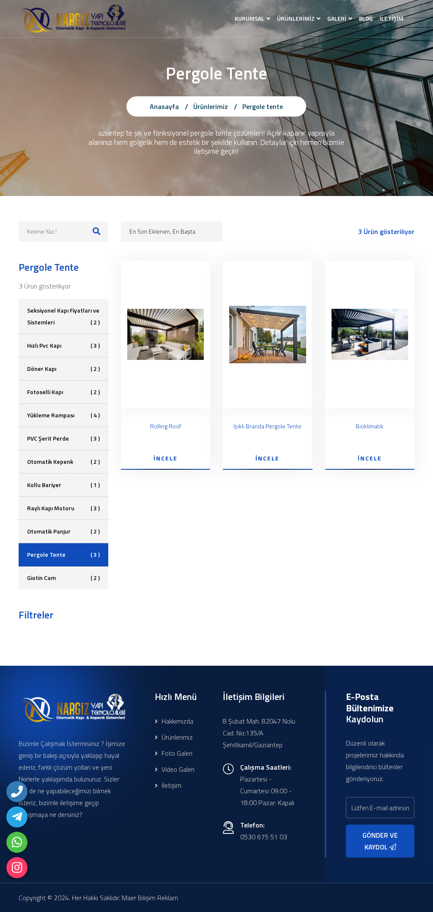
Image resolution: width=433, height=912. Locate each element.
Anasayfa (164, 106)
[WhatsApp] (16, 842)
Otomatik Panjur (63, 531)
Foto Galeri (176, 753)
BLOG (366, 18)
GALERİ (336, 18)
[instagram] (16, 867)
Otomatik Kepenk (63, 461)
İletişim (170, 785)
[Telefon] (16, 791)
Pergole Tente (63, 554)
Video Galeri (177, 769)
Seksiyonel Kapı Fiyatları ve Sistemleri (63, 316)
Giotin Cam (63, 577)
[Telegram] (16, 817)
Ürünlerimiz (210, 106)
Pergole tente (262, 106)
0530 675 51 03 (263, 837)
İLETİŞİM (391, 18)
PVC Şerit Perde (63, 438)
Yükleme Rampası (63, 415)
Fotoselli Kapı (63, 391)
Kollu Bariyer (63, 484)
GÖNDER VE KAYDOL (380, 841)
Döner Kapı (63, 368)
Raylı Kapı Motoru (63, 508)
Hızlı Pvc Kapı (63, 345)
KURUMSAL (249, 18)
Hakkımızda (176, 721)
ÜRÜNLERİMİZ (296, 18)
